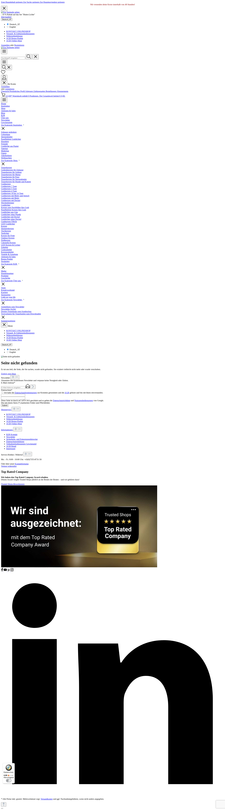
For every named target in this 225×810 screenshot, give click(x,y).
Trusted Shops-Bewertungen (12, 484)
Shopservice (6, 410)
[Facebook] (2, 571)
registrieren (9, 89)
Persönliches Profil (17, 91)
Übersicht (5, 91)
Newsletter (10, 437)
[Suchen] (29, 56)
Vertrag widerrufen (9, 466)
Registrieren (19, 45)
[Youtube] (5, 571)
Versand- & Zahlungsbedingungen (20, 34)
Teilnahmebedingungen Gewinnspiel (21, 444)
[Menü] (4, 51)
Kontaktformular (21, 464)
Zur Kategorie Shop (9, 160)
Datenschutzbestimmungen (26, 393)
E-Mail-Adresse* (8, 383)
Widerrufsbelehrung (14, 36)
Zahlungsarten (39, 91)
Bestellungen (51, 91)
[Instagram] (12, 571)
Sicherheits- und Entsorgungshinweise (22, 439)
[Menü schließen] (4, 83)
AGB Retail (11, 446)
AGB (67, 393)
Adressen (29, 91)
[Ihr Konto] (4, 77)
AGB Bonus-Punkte (14, 38)
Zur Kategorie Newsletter (12, 300)
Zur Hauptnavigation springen (52, 2)
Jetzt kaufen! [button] (6, 17)
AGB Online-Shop (14, 41)
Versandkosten (47, 799)
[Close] (2, 808)
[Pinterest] (8, 571)
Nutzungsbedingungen (83, 400)
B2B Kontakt (11, 434)
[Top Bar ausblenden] (4, 8)
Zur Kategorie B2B (9, 264)
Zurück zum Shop (8, 374)
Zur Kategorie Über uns (11, 281)
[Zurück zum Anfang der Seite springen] (3, 804)
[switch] (8, 780)
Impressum (10, 448)
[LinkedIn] (112, 794)
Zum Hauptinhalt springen (12, 2)
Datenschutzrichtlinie (61, 400)
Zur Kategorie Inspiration (11, 125)
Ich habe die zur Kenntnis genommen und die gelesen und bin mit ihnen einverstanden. (53, 393)
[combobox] (13, 58)
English (13, 27)
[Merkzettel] (3, 73)
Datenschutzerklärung (15, 441)
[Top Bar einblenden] (4, 100)
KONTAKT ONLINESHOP (18, 31)
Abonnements (62, 91)
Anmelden (5, 45)
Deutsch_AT (15, 24)
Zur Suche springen (31, 2)
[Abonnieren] (33, 387)
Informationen (7, 430)
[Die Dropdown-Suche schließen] (35, 56)
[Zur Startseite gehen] (10, 12)
